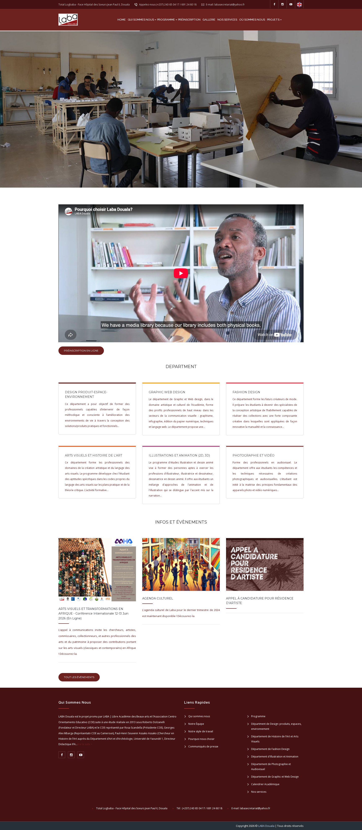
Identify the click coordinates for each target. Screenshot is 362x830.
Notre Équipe (196, 724)
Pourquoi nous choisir (201, 739)
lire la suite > (85, 744)
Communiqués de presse (203, 746)
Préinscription (189, 19)
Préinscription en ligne (81, 350)
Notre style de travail (200, 731)
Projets (273, 19)
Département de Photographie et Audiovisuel (271, 766)
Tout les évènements (79, 677)
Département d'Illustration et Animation (274, 756)
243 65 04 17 (171, 4)
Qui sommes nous (141, 19)
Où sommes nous (252, 19)
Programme (166, 19)
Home (122, 19)
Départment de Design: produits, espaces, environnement (276, 726)
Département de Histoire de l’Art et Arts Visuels (274, 739)
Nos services (227, 19)
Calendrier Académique (265, 784)
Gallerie (209, 19)
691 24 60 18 (189, 4)
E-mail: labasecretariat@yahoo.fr (225, 4)
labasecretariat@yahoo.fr (255, 808)
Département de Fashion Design (270, 749)
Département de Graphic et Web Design (275, 776)
